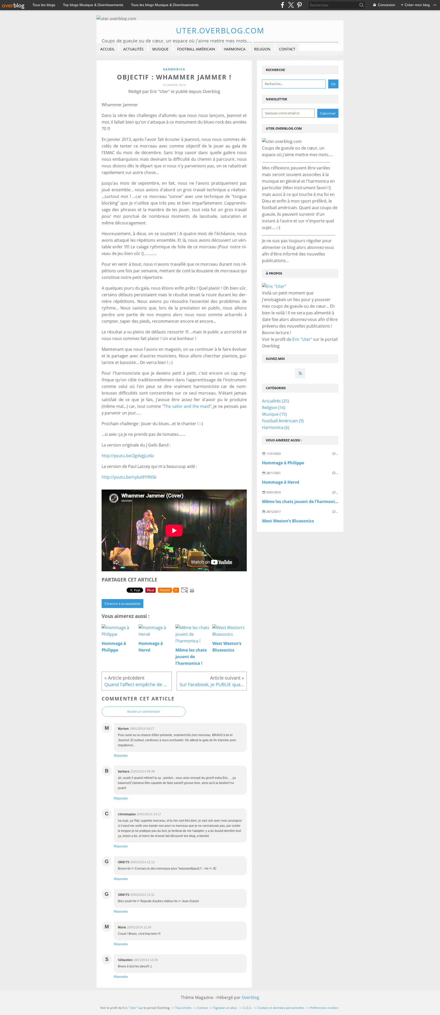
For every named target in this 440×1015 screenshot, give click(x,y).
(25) (275, 401)
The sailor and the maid (187, 406)
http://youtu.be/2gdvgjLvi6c (128, 455)
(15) (274, 414)
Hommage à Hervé (280, 482)
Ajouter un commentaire (143, 711)
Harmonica (234, 49)
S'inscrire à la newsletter (122, 603)
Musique (160, 49)
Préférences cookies (324, 1008)
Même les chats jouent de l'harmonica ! (302, 501)
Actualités (133, 49)
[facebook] (282, 5)
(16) (273, 407)
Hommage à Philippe (283, 463)
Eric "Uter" (302, 339)
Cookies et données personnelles (280, 1008)
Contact (287, 49)
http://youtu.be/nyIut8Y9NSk (129, 477)
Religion (262, 49)
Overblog (250, 997)
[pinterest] (299, 5)
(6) (275, 427)
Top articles (183, 1008)
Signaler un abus (225, 1008)
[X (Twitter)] (291, 5)
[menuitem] (107, 49)
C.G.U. (247, 1008)
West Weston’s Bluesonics (288, 521)
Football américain (196, 49)
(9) (283, 421)
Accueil (107, 49)
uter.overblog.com (220, 30)
